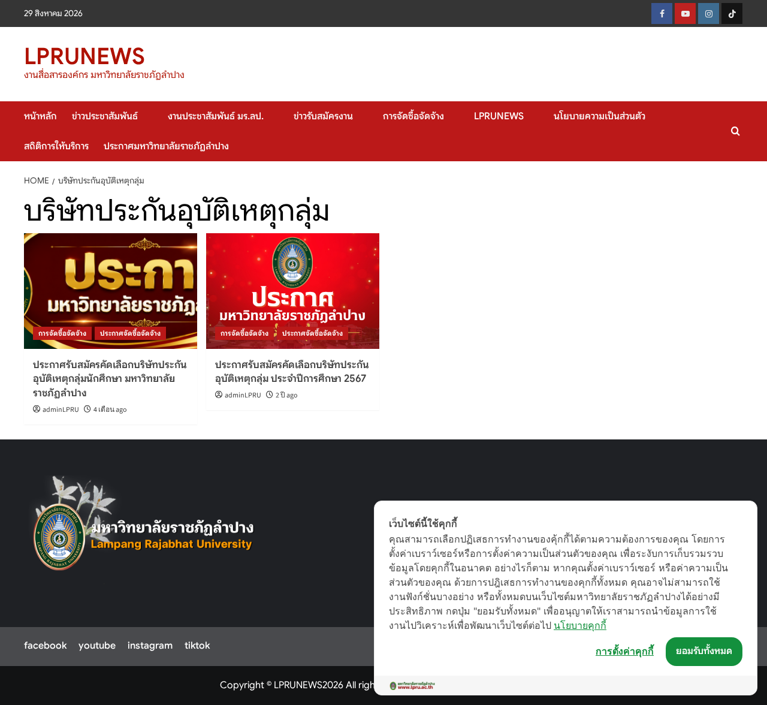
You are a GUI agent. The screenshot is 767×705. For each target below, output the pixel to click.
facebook (45, 646)
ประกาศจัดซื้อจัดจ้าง (130, 333)
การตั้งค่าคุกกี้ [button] (625, 651)
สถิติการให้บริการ (56, 146)
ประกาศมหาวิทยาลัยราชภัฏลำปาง (166, 146)
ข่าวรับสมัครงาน (323, 116)
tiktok (197, 646)
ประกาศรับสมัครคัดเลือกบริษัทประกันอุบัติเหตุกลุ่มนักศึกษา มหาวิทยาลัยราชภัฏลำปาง (110, 379)
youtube (97, 646)
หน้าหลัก (40, 116)
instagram (150, 646)
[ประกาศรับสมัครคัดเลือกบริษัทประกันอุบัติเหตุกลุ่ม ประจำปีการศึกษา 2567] (292, 291)
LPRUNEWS (84, 56)
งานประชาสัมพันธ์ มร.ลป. (216, 116)
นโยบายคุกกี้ (580, 625)
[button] (735, 130)
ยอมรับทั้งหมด (704, 651)
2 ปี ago (287, 395)
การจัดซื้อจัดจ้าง (413, 116)
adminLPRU (61, 410)
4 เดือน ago (110, 410)
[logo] (144, 529)
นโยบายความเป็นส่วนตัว (599, 116)
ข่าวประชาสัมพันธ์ (105, 116)
